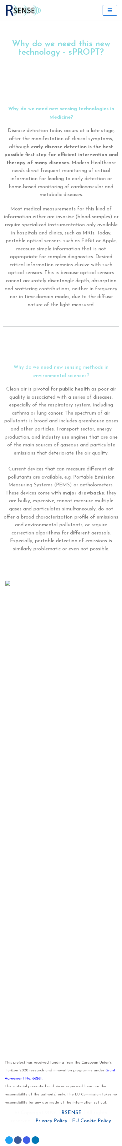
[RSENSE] (23, 10)
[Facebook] (18, 1140)
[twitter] (9, 1140)
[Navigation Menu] (110, 10)
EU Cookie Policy (91, 1121)
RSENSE (71, 1112)
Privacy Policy (51, 1121)
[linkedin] (35, 1140)
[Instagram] (26, 1140)
